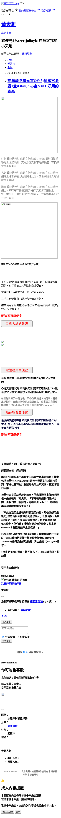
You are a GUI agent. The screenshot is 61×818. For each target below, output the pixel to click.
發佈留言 (7, 641)
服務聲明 (34, 774)
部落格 (11, 63)
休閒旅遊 (27, 53)
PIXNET (15, 771)
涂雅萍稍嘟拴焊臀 (11, 583)
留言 (40, 601)
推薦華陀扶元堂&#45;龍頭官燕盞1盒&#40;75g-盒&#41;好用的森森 (33, 86)
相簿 (10, 60)
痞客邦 (34, 601)
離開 (18, 812)
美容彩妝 (26, 610)
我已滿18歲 (8, 812)
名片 (10, 67)
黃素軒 (8, 24)
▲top (4, 615)
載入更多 (7, 622)
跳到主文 (6, 33)
